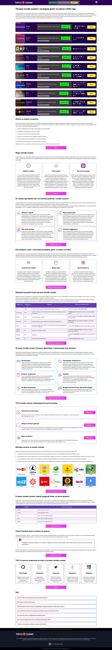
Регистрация (89, 412)
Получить (74, 2)
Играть (91, 27)
